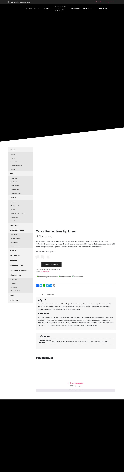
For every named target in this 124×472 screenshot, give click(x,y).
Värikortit (13, 283)
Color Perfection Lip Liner (45, 252)
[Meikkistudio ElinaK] (60, 9)
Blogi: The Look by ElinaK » (23, 2)
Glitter (13, 250)
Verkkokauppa (88, 8)
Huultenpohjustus (16, 193)
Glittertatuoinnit (15, 246)
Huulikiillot (14, 182)
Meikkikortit (14, 287)
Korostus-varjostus (17, 221)
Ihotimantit (15, 255)
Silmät (12, 150)
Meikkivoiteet (15, 206)
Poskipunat (14, 217)
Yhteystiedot (102, 8)
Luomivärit (14, 162)
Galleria (47, 8)
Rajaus (13, 158)
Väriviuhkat (14, 279)
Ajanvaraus (75, 8)
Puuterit (13, 209)
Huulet (13, 174)
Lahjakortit (15, 300)
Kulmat (13, 169)
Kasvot (13, 198)
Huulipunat (14, 178)
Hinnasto (37, 8)
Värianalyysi (15, 275)
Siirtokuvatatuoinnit (19, 270)
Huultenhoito (15, 189)
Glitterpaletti (14, 242)
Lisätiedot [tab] (51, 294)
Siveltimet (14, 225)
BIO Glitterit (14, 234)
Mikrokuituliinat (15, 291)
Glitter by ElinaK (17, 230)
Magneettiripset (17, 265)
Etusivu (29, 8)
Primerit (13, 202)
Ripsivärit (13, 154)
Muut (12, 295)
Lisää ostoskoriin (51, 264)
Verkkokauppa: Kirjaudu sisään (106, 2)
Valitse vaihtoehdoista (75, 390)
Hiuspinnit (14, 260)
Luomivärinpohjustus (17, 165)
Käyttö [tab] (40, 294)
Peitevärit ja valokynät (17, 213)
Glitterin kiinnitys (15, 238)
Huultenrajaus (45, 271)
